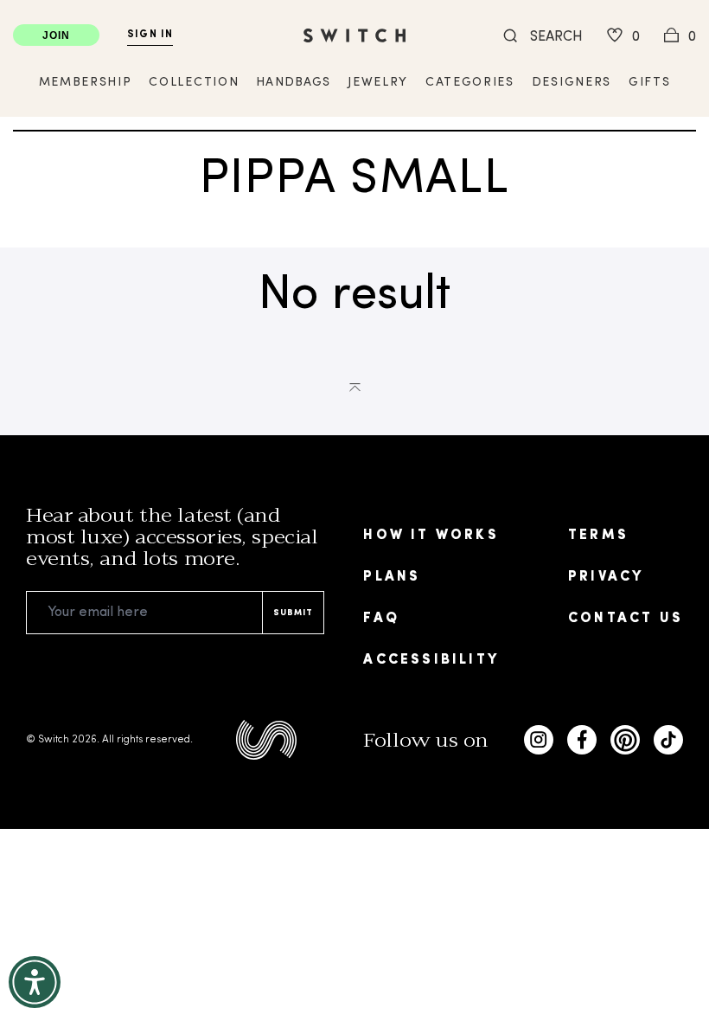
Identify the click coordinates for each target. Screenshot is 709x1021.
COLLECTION (194, 82)
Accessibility (431, 660)
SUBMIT (293, 613)
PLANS (391, 577)
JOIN (56, 35)
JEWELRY (378, 82)
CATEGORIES (469, 82)
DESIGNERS (571, 82)
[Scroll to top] (355, 386)
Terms (598, 536)
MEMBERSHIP (85, 82)
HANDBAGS (293, 82)
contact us (625, 619)
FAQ (381, 619)
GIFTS (649, 82)
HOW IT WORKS (430, 536)
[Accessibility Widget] (35, 982)
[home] (354, 35)
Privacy (605, 577)
